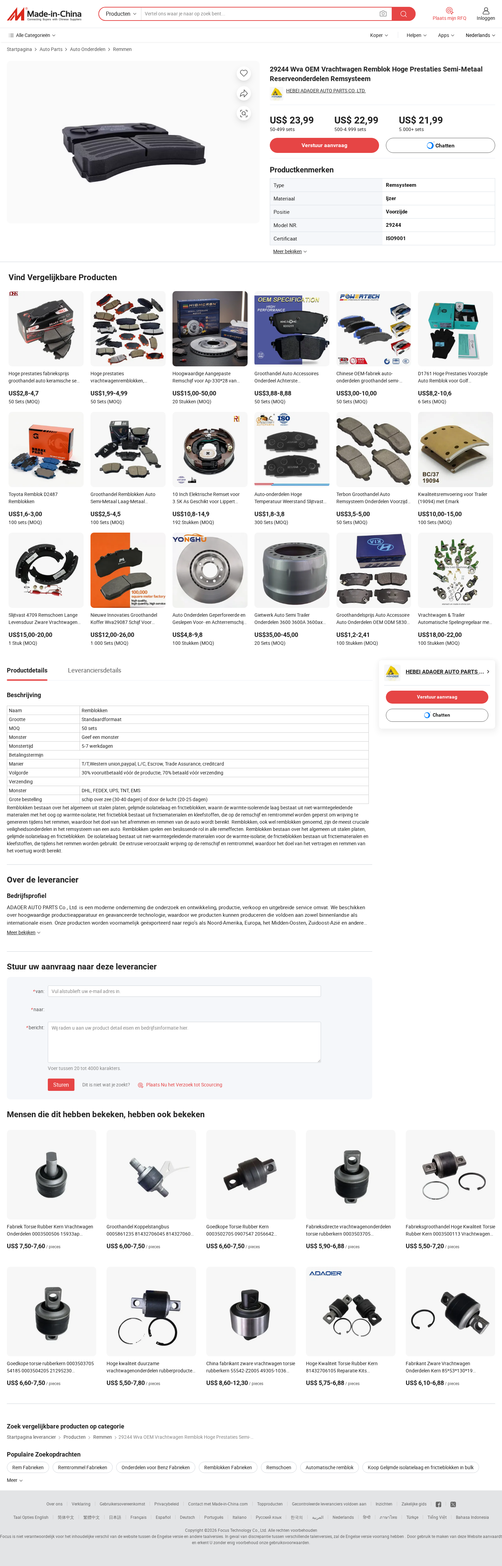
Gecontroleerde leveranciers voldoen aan (329, 1503)
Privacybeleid (166, 1503)
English (41, 1517)
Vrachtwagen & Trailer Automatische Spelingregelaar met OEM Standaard (454, 619)
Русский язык (268, 1517)
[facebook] (438, 1503)
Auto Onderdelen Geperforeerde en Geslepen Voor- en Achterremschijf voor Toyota (209, 619)
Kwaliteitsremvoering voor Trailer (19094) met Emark (452, 498)
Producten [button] (118, 13)
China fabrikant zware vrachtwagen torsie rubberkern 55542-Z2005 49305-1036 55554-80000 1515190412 (250, 1370)
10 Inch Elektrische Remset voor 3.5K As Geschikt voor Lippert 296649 (206, 498)
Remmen (122, 49)
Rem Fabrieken (28, 1467)
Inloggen (486, 18)
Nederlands (343, 1517)
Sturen (61, 1084)
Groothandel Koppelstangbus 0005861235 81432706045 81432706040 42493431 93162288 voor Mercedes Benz (151, 1233)
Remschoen (278, 1467)
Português (213, 1517)
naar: (38, 1009)
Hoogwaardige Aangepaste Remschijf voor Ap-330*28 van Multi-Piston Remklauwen (204, 377)
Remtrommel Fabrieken (82, 1467)
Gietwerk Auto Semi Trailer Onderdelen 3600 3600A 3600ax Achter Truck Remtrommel (288, 619)
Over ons (54, 1503)
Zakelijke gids (414, 1503)
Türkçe (412, 1517)
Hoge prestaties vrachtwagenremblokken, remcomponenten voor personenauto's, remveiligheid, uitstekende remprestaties (121, 377)
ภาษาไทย (388, 1517)
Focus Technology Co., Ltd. (242, 1530)
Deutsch (187, 1517)
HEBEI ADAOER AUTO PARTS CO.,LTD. (326, 90)
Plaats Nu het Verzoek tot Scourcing (180, 1084)
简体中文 (66, 1517)
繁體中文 (91, 1517)
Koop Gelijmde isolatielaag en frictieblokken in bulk (421, 1467)
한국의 (297, 1517)
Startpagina (19, 49)
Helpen (414, 35)
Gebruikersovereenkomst (122, 1503)
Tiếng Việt (437, 1517)
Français (138, 1517)
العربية (317, 1517)
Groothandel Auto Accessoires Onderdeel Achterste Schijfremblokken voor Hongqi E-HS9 (288, 377)
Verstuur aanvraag (324, 145)
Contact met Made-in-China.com (218, 1503)
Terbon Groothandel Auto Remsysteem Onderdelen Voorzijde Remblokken (373, 498)
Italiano (240, 1517)
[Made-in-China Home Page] (44, 14)
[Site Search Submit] (404, 14)
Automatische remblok (329, 1467)
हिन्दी (367, 1517)
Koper (376, 35)
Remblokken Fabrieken (228, 1467)
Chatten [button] (445, 145)
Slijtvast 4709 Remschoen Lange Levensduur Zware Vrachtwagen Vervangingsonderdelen (43, 619)
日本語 (115, 1517)
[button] (383, 13)
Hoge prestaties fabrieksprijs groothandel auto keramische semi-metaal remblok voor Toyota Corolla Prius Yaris (46, 377)
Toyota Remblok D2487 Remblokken (33, 498)
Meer (12, 1480)
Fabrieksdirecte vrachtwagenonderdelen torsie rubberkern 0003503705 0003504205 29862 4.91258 (348, 1233)
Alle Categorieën (33, 35)
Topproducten (270, 1503)
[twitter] (453, 1503)
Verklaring (81, 1503)
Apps (443, 35)
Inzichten (384, 1503)
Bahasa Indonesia (472, 1517)
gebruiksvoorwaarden (289, 1542)
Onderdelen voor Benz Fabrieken (156, 1467)
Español (163, 1517)
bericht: (36, 1027)
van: (40, 991)
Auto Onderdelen (88, 49)
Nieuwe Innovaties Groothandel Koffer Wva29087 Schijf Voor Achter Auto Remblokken (123, 619)
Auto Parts (51, 49)
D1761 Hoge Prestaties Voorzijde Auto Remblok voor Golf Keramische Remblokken (453, 377)
